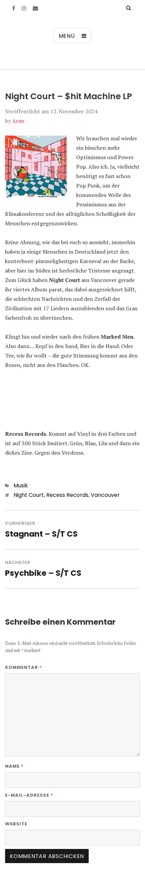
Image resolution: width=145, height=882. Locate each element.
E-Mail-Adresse (29, 795)
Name (14, 766)
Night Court (28, 495)
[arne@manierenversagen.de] (35, 8)
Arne (18, 120)
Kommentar (23, 667)
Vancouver (105, 495)
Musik (20, 485)
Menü (67, 36)
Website (16, 824)
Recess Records (67, 495)
